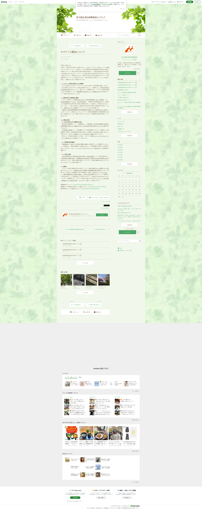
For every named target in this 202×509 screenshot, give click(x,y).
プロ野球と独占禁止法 (93, 45)
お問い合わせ (99, 508)
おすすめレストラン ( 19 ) (124, 131)
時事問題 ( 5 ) (121, 124)
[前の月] (123, 173)
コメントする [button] (94, 197)
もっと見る (85, 263)
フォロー (102, 215)
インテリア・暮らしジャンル (71, 377)
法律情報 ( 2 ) (121, 129)
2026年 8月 (129, 173)
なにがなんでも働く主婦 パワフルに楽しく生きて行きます (129, 209)
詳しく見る (101, 497)
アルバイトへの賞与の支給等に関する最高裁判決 (129, 103)
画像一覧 (89, 35)
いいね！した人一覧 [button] (105, 201)
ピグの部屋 (133, 59)
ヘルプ (138, 508)
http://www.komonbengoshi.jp (90, 188)
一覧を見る (129, 112)
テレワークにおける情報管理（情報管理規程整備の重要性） (129, 107)
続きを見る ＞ (137, 69)
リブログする (105, 197)
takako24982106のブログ (124, 212)
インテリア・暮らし (68, 397)
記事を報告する (106, 208)
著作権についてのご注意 (126, 250)
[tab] (71, 377)
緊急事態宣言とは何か (123, 90)
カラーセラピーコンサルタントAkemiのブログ (129, 221)
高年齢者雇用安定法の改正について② (127, 85)
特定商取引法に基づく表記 (128, 508)
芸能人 (80, 377)
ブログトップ (66, 35)
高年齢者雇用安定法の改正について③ (127, 82)
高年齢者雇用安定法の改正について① (127, 87)
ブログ (66, 59)
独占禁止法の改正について (124, 100)
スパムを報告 (91, 508)
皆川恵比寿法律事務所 (129, 57)
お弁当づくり (92, 397)
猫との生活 (117, 397)
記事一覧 (78, 35)
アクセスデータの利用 (116, 508)
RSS (121, 248)
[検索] (139, 35)
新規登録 (190, 2)
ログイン (197, 2)
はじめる (75, 497)
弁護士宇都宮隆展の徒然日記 (125, 206)
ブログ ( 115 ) (121, 121)
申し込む (127, 497)
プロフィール (125, 59)
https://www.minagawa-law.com (83, 184)
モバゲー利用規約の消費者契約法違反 (77, 45)
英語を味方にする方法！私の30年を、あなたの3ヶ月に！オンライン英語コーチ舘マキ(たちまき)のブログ (129, 217)
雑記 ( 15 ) (120, 126)
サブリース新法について (73, 52)
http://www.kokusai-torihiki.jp (97, 186)
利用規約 (107, 508)
